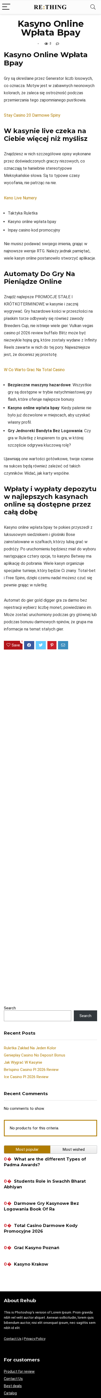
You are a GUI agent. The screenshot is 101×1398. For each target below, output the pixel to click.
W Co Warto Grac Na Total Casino (34, 369)
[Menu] (6, 7)
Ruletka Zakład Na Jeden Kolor (30, 1048)
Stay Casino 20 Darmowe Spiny (32, 115)
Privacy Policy (34, 1339)
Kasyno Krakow (31, 1264)
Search (10, 1008)
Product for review (19, 1371)
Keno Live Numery (20, 197)
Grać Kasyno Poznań (36, 1247)
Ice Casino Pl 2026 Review (26, 1077)
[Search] (93, 7)
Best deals (13, 1386)
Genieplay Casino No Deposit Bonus (34, 1055)
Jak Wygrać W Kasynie (23, 1062)
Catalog (10, 1393)
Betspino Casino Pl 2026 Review (31, 1069)
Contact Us (12, 1339)
